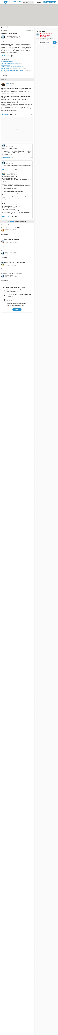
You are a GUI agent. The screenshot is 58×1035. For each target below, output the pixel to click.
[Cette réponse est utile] (11, 114)
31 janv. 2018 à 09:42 (9, 163)
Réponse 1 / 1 (4, 79)
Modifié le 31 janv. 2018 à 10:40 (11, 174)
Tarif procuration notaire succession (9, 63)
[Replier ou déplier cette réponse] (32, 80)
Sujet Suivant (28, 30)
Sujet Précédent (6, 30)
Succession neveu (5, 65)
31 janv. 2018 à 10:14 (15, 37)
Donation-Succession (12, 27)
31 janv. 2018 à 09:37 (9, 146)
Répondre (12, 221)
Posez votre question (21, 221)
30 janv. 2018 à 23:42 (9, 85)
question (51, 2)
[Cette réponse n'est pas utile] (15, 114)
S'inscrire (17, 309)
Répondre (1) (6, 55)
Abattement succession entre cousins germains (12, 66)
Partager (14, 55)
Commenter (6, 114)
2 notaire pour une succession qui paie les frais (12, 70)
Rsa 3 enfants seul (5, 68)
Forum (5, 27)
